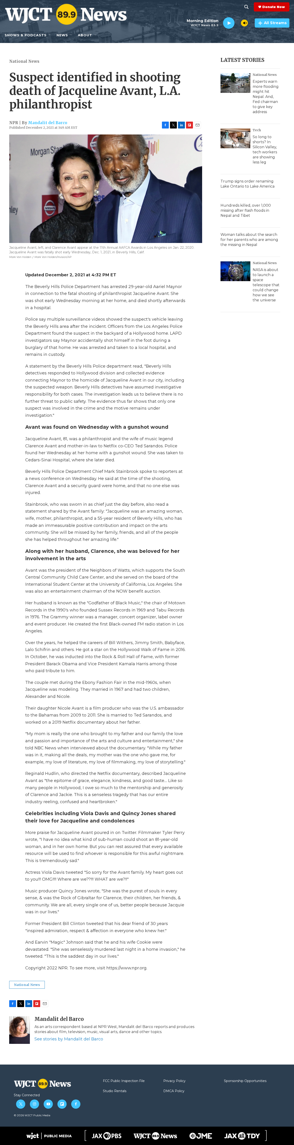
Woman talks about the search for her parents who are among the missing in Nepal (249, 239)
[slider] (238, 22)
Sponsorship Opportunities (245, 1081)
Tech (257, 130)
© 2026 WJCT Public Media (32, 1115)
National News (24, 61)
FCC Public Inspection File (124, 1081)
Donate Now (273, 7)
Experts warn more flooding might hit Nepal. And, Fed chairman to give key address (266, 96)
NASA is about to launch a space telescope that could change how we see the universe (266, 285)
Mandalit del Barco (47, 122)
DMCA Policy (173, 1091)
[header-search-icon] (246, 7)
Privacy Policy (174, 1081)
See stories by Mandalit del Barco (68, 1039)
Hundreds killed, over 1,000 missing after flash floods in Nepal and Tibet (245, 210)
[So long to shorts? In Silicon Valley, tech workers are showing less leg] (235, 138)
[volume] (244, 23)
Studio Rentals (114, 1091)
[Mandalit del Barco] (19, 1030)
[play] (228, 23)
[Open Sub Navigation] (50, 35)
